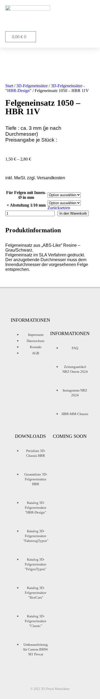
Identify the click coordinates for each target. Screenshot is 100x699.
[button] (90, 18)
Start (9, 85)
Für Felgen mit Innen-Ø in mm (26, 195)
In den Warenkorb (73, 213)
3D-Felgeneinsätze (32, 85)
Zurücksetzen (58, 208)
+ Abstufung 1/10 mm (26, 205)
